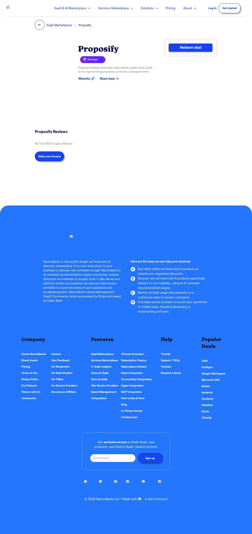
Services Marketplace (113, 8)
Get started (229, 8)
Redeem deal (190, 47)
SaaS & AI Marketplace (70, 8)
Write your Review (49, 156)
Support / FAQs (170, 360)
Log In (212, 8)
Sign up (150, 458)
